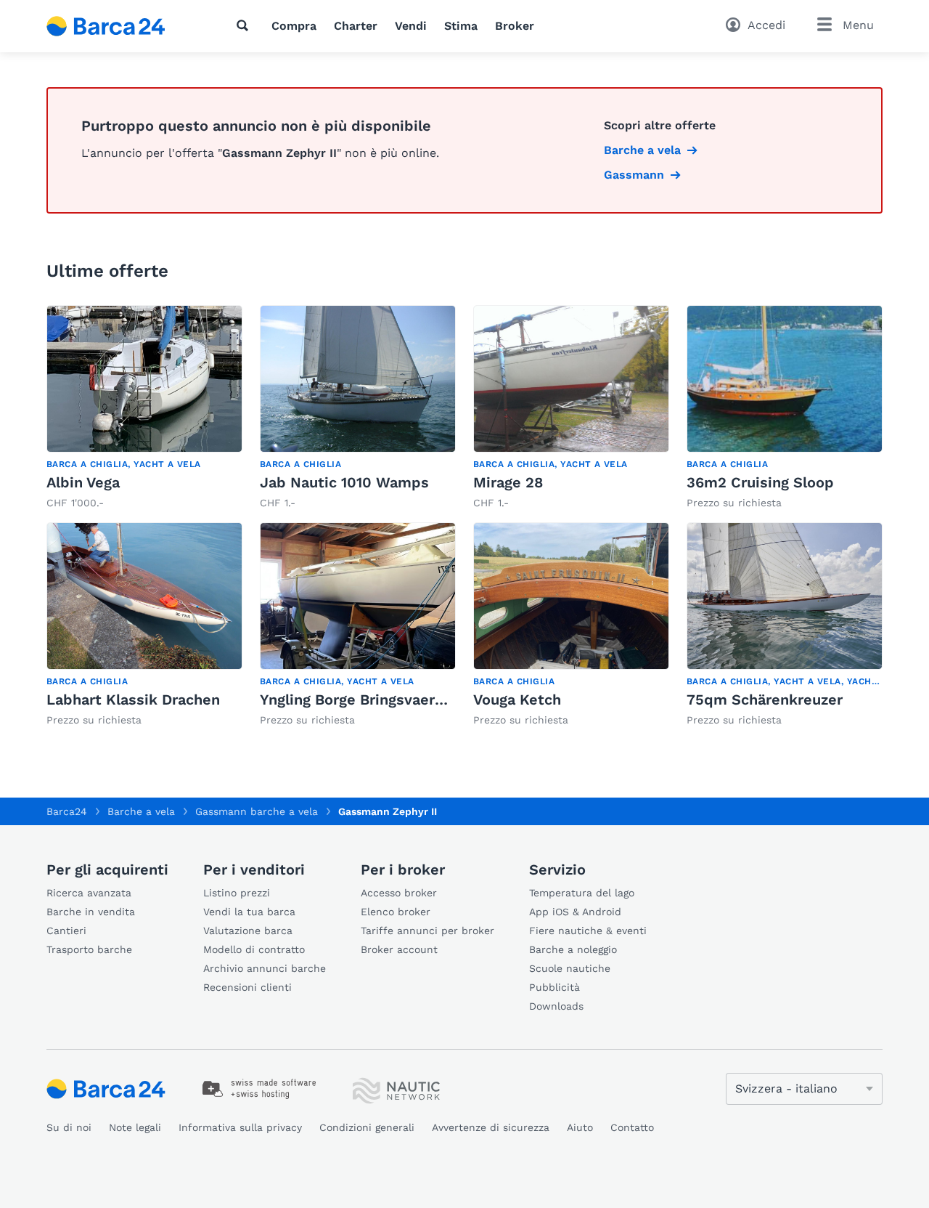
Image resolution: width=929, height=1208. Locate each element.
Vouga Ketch (517, 699)
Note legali (135, 1127)
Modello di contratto (254, 949)
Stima (461, 26)
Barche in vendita (90, 911)
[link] (144, 408)
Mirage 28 (508, 482)
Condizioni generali (366, 1127)
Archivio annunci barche (264, 968)
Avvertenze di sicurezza (490, 1127)
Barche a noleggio (573, 949)
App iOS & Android (575, 911)
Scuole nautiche (569, 968)
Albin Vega (83, 482)
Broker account (399, 949)
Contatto (632, 1127)
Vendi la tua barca (249, 911)
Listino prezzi (236, 893)
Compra (293, 26)
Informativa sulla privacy (240, 1127)
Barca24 (66, 811)
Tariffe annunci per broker (427, 930)
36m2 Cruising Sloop (760, 482)
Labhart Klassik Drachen (133, 699)
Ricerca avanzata (88, 893)
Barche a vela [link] (642, 150)
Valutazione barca (247, 930)
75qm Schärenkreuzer (765, 699)
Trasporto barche (89, 949)
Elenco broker (395, 911)
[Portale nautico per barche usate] (118, 26)
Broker (514, 26)
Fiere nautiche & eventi (588, 930)
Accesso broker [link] (399, 893)
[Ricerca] (245, 25)
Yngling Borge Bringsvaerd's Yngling (385, 699)
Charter (355, 26)
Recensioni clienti (247, 987)
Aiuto (580, 1127)
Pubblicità (554, 987)
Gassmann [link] (634, 175)
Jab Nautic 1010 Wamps (344, 482)
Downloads (556, 1006)
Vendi (411, 26)
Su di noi (68, 1127)
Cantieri (66, 930)
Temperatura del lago (581, 893)
